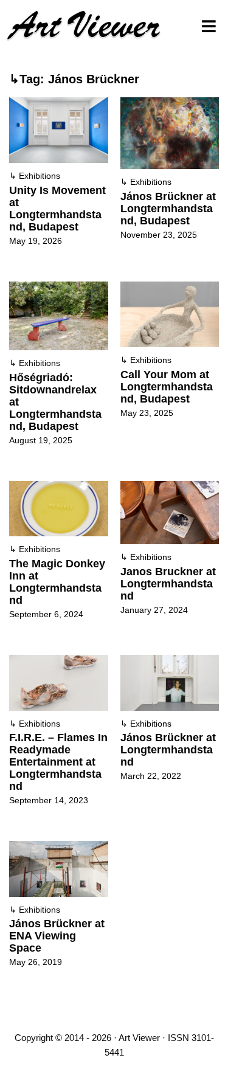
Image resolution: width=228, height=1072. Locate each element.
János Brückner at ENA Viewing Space (57, 936)
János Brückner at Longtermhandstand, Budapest (168, 208)
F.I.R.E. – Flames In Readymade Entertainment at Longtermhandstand (58, 761)
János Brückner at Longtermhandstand (168, 749)
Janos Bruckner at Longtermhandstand (168, 583)
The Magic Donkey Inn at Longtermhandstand (57, 582)
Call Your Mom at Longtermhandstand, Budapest (166, 386)
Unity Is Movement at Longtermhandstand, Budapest (57, 208)
